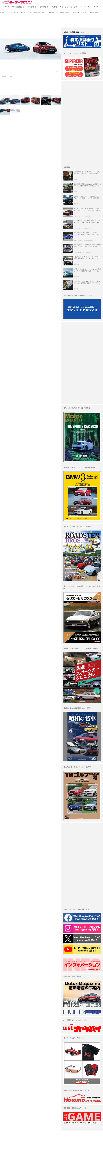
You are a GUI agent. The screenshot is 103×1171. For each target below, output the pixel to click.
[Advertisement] (51, 20)
